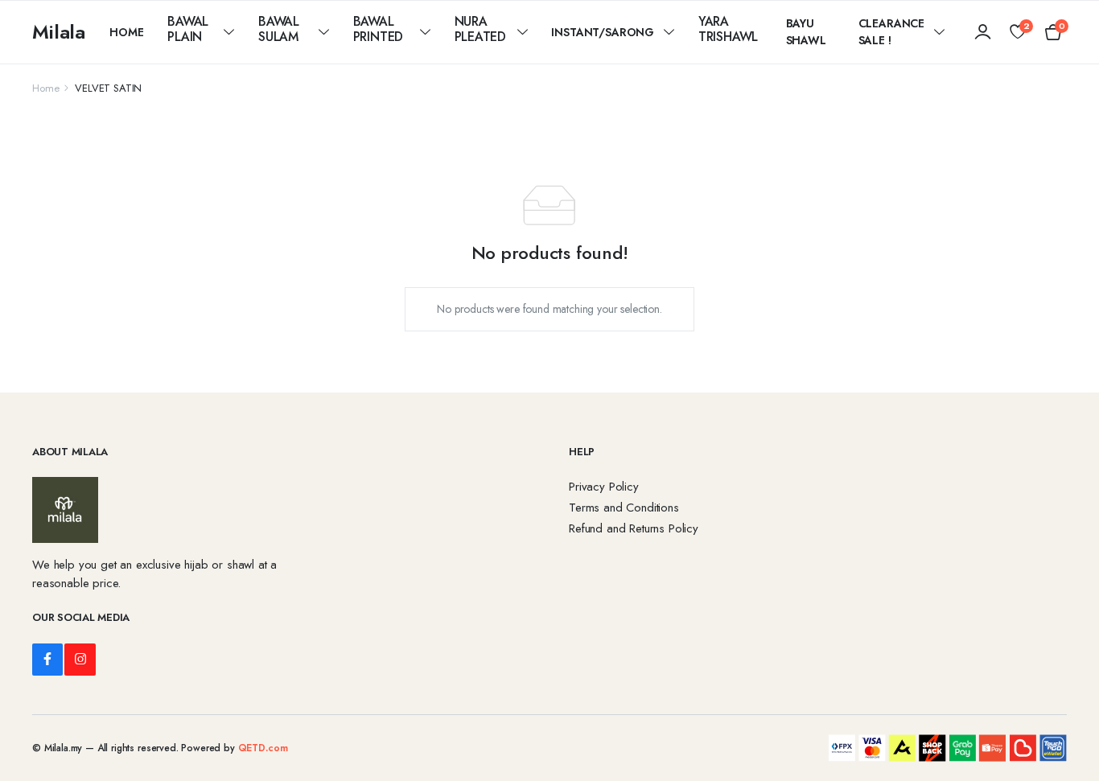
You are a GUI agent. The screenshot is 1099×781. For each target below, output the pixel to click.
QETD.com (263, 748)
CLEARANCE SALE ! (891, 31)
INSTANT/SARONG (602, 32)
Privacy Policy (604, 486)
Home (126, 32)
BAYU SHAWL (806, 31)
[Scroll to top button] (1063, 745)
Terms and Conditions (624, 507)
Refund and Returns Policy (633, 528)
